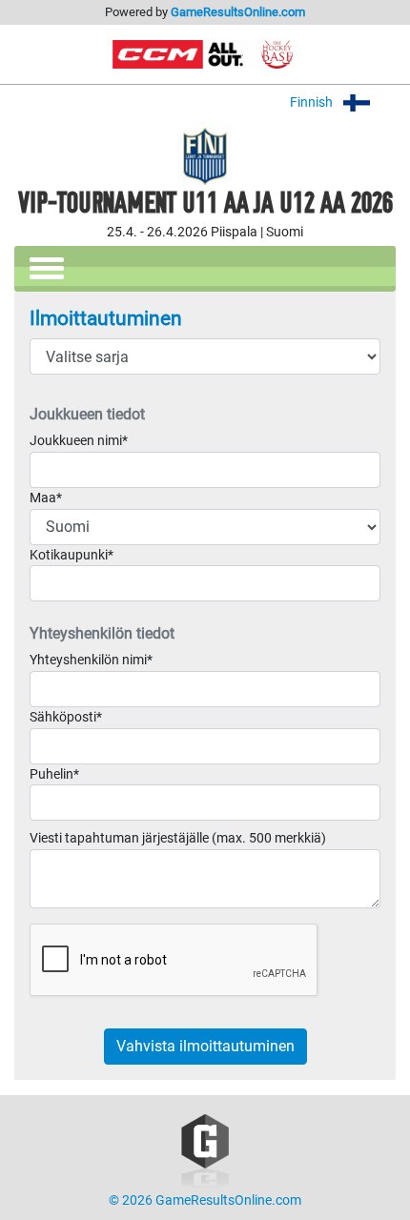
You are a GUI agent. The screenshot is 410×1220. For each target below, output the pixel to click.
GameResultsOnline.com (238, 12)
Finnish (313, 102)
